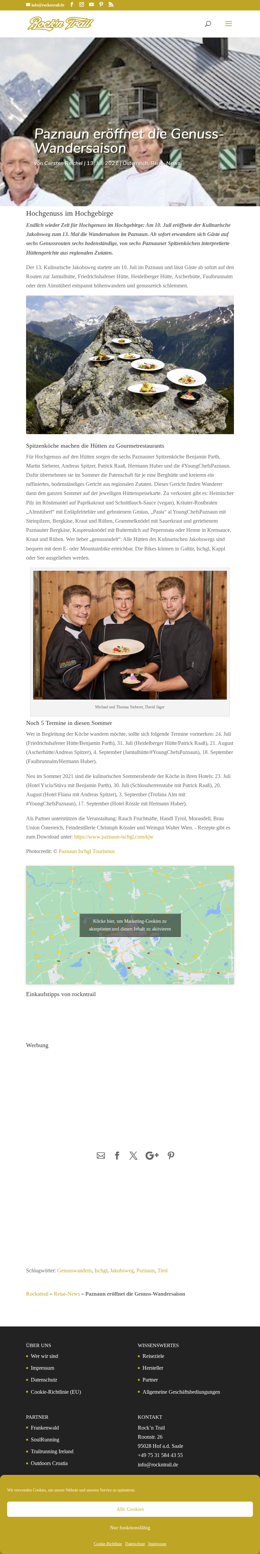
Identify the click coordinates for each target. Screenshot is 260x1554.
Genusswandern (74, 1270)
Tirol (162, 1270)
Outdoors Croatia (49, 1463)
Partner (150, 1380)
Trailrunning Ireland (52, 1451)
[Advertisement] (75, 1094)
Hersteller (153, 1368)
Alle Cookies (130, 1509)
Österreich (135, 163)
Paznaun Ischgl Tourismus (87, 851)
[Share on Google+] (152, 1156)
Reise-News (165, 163)
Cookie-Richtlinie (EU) (56, 1392)
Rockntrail (37, 1294)
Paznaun (145, 1270)
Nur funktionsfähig (130, 1527)
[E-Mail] (101, 1156)
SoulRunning (45, 1439)
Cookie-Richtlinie (108, 1543)
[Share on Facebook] (117, 1156)
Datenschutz (135, 1543)
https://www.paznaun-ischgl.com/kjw (114, 837)
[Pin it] (171, 1156)
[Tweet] (133, 1156)
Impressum (157, 1543)
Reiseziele (153, 1356)
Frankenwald (45, 1428)
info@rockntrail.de (158, 1464)
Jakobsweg (122, 1270)
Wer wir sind (44, 1356)
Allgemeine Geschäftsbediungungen (181, 1392)
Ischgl (100, 1270)
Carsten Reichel (63, 163)
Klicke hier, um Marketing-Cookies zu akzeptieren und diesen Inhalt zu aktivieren (130, 925)
